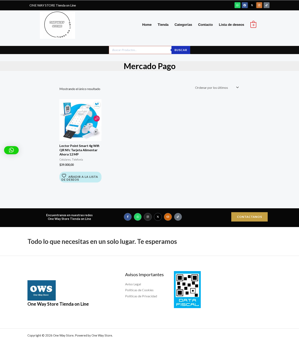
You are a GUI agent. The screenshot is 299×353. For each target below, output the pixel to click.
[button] (11, 150)
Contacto (205, 25)
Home (147, 25)
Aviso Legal (133, 284)
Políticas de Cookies (139, 290)
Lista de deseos (231, 25)
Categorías (183, 25)
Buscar (181, 50)
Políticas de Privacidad (141, 296)
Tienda (163, 25)
